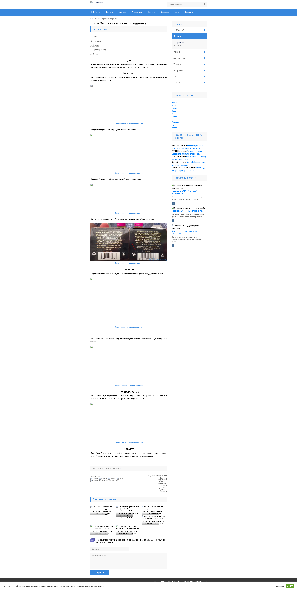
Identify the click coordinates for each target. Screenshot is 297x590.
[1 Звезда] (94, 479)
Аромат (94, 54)
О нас (154, 581)
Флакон (94, 45)
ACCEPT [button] (290, 586)
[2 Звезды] (103, 479)
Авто (177, 12)
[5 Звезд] (94, 481)
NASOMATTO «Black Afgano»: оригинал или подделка (102, 513)
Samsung (175, 122)
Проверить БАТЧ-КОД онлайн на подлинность (186, 192)
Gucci (174, 111)
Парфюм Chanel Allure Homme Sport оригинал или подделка (153, 522)
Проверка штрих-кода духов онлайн (188, 211)
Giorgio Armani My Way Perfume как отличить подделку (127, 532)
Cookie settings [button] (278, 586)
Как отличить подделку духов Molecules (185, 232)
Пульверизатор (98, 50)
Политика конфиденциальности (194, 581)
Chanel (174, 117)
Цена (93, 36)
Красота (109, 12)
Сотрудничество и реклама (169, 581)
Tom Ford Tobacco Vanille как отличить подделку (102, 532)
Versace (175, 125)
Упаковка (95, 41)
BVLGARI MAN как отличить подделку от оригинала (153, 513)
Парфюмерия (179, 43)
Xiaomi (174, 128)
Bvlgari (174, 108)
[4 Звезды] (121, 479)
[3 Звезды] (112, 479)
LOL (173, 119)
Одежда (122, 12)
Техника (151, 12)
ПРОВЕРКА (95, 12)
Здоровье (165, 12)
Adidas (174, 103)
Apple (174, 105)
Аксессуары (137, 12)
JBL (173, 114)
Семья (188, 12)
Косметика (178, 45)
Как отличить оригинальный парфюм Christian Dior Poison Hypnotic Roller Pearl (128, 516)
